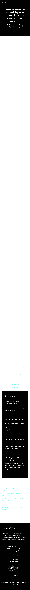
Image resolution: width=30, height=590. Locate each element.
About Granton (15, 544)
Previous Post (15, 384)
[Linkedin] (15, 575)
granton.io (23, 374)
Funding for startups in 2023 (15, 439)
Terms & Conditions (15, 561)
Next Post (15, 387)
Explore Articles (15, 557)
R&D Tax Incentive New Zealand (15, 549)
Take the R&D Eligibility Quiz (15, 551)
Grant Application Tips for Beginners (14, 420)
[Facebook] (12, 575)
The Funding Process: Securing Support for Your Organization (14, 458)
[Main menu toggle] (26, 2)
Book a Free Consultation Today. (16, 519)
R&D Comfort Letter (15, 553)
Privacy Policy (15, 559)
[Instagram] (17, 575)
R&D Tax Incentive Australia (15, 547)
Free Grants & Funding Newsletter (15, 555)
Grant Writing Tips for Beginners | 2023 (12, 402)
